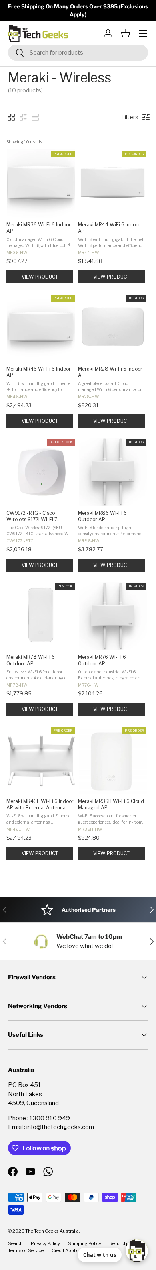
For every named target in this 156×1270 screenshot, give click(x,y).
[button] (125, 33)
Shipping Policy (84, 1243)
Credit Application (71, 1250)
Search (15, 1243)
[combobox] (78, 53)
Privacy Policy (45, 1243)
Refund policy (124, 1243)
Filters (129, 117)
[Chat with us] (137, 1250)
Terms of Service (26, 1250)
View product (40, 277)
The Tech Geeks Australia (52, 1231)
